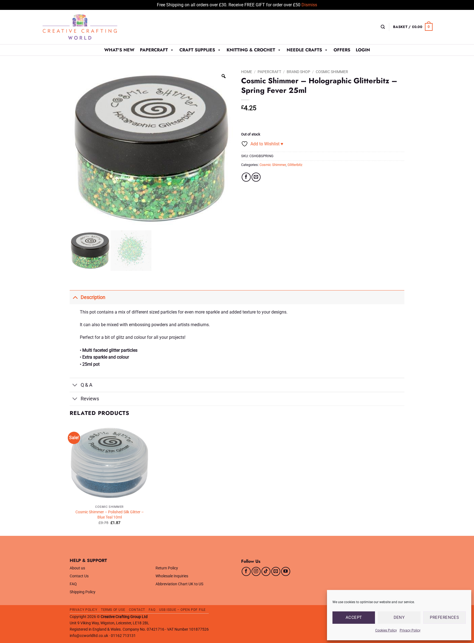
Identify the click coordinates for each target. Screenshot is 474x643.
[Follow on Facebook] (246, 571)
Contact (137, 610)
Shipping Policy (82, 592)
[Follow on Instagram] (256, 571)
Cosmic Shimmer (332, 72)
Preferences (444, 617)
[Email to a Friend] (256, 177)
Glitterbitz (294, 165)
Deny (399, 617)
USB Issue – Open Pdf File (182, 610)
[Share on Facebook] (246, 177)
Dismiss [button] (309, 4)
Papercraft (154, 50)
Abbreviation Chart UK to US (179, 584)
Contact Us (79, 576)
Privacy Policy (410, 630)
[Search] (383, 27)
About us (77, 568)
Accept (354, 617)
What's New (119, 50)
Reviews (90, 398)
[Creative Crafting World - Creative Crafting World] (90, 27)
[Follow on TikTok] (265, 571)
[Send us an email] (275, 571)
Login (363, 50)
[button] (413, 27)
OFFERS (342, 50)
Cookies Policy (386, 630)
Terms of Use (113, 610)
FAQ (73, 584)
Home (246, 72)
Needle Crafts (304, 50)
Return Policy (167, 568)
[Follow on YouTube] (285, 571)
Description (93, 297)
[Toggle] (75, 297)
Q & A (86, 385)
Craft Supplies (197, 50)
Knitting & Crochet (251, 50)
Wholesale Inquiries (172, 576)
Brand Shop (298, 72)
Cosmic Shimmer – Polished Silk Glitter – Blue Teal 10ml (109, 515)
